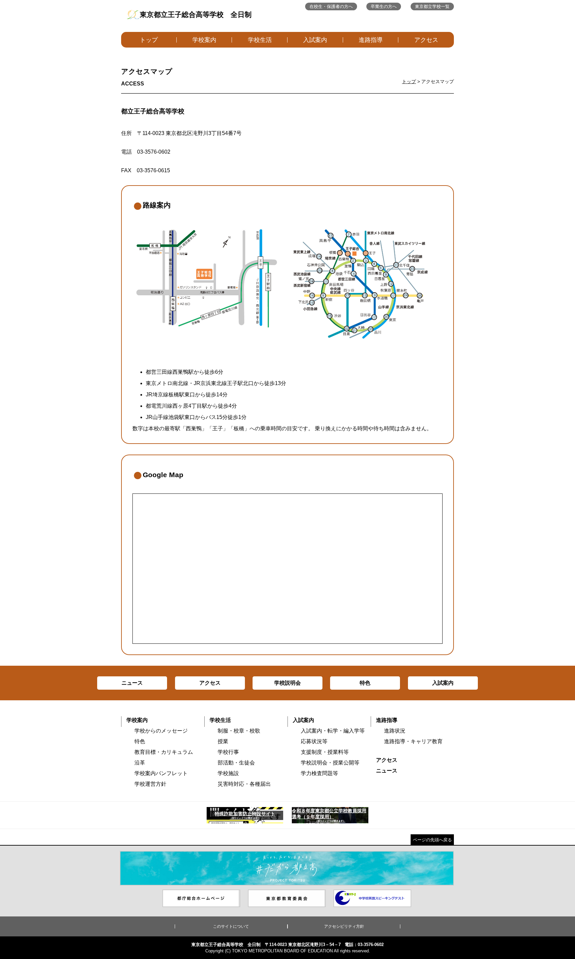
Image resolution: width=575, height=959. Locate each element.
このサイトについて (231, 926)
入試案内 (315, 40)
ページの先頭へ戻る (432, 839)
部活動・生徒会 (236, 762)
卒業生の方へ (384, 6)
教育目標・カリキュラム (163, 752)
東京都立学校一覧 (432, 6)
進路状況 (394, 731)
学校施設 (228, 773)
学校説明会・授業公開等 (330, 762)
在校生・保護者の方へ (331, 6)
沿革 (139, 762)
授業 (223, 741)
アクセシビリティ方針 (344, 926)
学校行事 (228, 752)
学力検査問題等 (319, 773)
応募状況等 (314, 741)
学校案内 (204, 40)
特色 (139, 741)
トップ (149, 40)
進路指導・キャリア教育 (413, 741)
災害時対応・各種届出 (244, 784)
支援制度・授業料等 (325, 752)
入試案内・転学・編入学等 (333, 731)
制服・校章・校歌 (239, 731)
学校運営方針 (150, 784)
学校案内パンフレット (161, 773)
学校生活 (260, 40)
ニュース (386, 770)
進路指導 (371, 40)
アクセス (426, 40)
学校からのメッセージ (161, 731)
